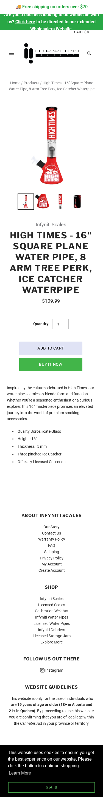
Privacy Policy (51, 558)
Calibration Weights (51, 611)
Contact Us (51, 533)
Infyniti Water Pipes (51, 617)
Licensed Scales (51, 605)
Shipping (51, 552)
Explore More (51, 642)
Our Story (51, 527)
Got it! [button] (51, 787)
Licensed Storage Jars (52, 636)
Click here (25, 21)
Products (31, 83)
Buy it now (51, 364)
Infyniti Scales (51, 224)
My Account (51, 564)
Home (15, 83)
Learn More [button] (20, 773)
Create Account (51, 570)
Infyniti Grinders (51, 630)
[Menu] (11, 53)
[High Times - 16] (26, 202)
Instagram (53, 670)
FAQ (51, 545)
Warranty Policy (51, 539)
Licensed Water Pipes (52, 623)
